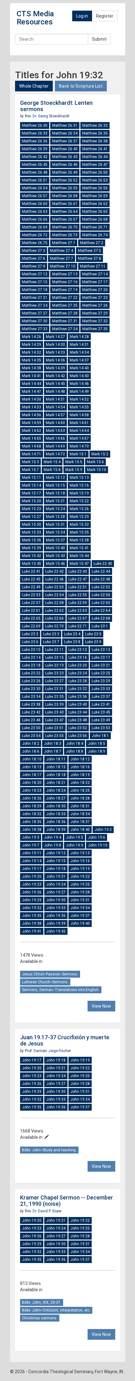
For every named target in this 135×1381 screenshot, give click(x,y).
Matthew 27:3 (33, 250)
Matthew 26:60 (34, 204)
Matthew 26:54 (34, 188)
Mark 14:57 (55, 415)
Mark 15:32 (79, 524)
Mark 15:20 (31, 501)
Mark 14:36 (55, 360)
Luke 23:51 (54, 728)
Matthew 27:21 (34, 297)
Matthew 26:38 (95, 141)
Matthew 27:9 (33, 266)
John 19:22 (80, 876)
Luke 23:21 (101, 665)
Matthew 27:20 (95, 290)
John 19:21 (56, 876)
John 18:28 (80, 798)
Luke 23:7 (51, 642)
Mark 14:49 (79, 391)
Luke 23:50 (31, 728)
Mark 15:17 (31, 493)
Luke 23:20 (77, 665)
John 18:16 (80, 767)
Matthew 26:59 (95, 196)
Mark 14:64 (79, 430)
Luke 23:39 (54, 704)
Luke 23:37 (101, 696)
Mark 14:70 (79, 446)
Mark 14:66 (55, 438)
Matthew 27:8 (89, 258)
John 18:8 (74, 751)
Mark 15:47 (79, 563)
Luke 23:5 (93, 634)
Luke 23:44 (77, 712)
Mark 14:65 (31, 438)
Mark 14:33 (55, 352)
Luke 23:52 (77, 728)
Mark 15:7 (30, 470)
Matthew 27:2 (91, 243)
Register (104, 15)
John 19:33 (56, 908)
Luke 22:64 (101, 610)
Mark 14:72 (55, 454)
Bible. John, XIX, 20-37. (41, 1302)
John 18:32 (31, 814)
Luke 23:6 (30, 642)
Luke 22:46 (54, 579)
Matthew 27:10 (62, 266)
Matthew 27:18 (34, 290)
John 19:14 (31, 861)
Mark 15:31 (55, 524)
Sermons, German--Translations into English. (61, 990)
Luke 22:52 (101, 587)
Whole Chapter (34, 86)
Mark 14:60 (55, 423)
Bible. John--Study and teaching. (49, 1150)
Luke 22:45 (31, 579)
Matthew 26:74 (95, 235)
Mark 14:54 (55, 407)
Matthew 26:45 (34, 164)
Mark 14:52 (79, 399)
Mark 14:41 (31, 376)
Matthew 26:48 (34, 172)
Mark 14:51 (55, 399)
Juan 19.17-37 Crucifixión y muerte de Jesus (64, 1040)
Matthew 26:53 (95, 180)
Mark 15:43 (55, 556)
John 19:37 (80, 915)
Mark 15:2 (99, 454)
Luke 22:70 (54, 626)
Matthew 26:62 (95, 204)
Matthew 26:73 (65, 235)
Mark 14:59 (31, 423)
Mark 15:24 (55, 509)
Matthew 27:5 (89, 250)
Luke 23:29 (101, 681)
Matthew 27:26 (95, 305)
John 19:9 (74, 845)
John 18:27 (56, 798)
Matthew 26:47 (95, 164)
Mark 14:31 (79, 344)
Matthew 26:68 (95, 219)
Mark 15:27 (31, 516)
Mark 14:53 (31, 407)
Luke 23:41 (101, 704)
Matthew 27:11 (92, 266)
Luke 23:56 (77, 736)
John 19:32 (31, 908)
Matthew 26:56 (95, 188)
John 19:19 (80, 869)
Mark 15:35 (79, 532)
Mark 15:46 (55, 563)
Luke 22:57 (31, 603)
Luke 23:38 (31, 704)
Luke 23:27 (54, 681)
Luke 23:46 (31, 720)
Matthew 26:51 (34, 180)
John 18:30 (56, 806)
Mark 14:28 (79, 337)
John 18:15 (56, 767)
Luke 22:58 (54, 603)
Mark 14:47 (31, 391)
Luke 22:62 (54, 610)
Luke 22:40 (103, 563)
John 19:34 (80, 908)
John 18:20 (31, 782)
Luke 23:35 (54, 696)
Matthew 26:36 (34, 141)
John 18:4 (74, 743)
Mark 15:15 (55, 485)
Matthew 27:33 (34, 329)
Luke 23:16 (77, 657)
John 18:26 (31, 798)
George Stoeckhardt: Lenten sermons (56, 106)
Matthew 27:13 (65, 274)
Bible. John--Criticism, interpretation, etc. (56, 1310)
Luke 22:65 (31, 618)
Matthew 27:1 (63, 243)
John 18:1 (100, 736)
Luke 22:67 (77, 618)
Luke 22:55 (77, 595)
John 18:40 (80, 829)
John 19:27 (56, 892)
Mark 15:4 (52, 462)
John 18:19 (80, 775)
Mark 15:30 (31, 524)
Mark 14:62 (31, 430)
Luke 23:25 (101, 673)
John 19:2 (103, 829)
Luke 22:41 (31, 571)
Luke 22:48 (101, 579)
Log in (82, 15)
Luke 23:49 (101, 720)
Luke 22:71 (77, 626)
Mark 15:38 (79, 540)
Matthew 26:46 (65, 164)
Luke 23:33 (101, 689)
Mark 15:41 (79, 548)
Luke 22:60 (101, 603)
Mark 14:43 (79, 376)
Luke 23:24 (77, 673)
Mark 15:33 (31, 532)
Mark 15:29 (79, 516)
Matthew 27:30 (34, 321)
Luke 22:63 (77, 610)
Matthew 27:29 (95, 313)
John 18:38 (31, 829)
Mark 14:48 (55, 391)
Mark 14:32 (31, 352)
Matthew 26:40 (65, 149)
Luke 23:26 (31, 681)
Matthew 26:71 (95, 227)
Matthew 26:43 (65, 157)
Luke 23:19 (54, 665)
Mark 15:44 (79, 556)
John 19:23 (31, 884)
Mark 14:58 (79, 415)
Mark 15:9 (73, 470)
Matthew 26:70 (65, 227)
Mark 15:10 (96, 470)
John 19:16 (80, 861)
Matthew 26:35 (95, 133)
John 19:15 (56, 861)
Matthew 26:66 (34, 219)
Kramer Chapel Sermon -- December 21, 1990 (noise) (66, 1200)
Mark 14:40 (79, 368)
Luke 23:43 (54, 712)
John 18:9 (96, 751)
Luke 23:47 (54, 720)
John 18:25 (80, 790)
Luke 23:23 (54, 673)
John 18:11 (56, 759)
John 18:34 (80, 814)
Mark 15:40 (55, 548)
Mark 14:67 (79, 438)
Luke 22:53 (31, 595)
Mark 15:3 (30, 462)
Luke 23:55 (54, 736)
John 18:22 (80, 782)
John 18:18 (56, 775)
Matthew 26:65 (95, 211)
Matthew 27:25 (65, 305)
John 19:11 (31, 853)
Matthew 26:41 (95, 149)
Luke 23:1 (100, 626)
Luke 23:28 (77, 681)
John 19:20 (31, 876)
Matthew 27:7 (61, 258)
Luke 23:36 (77, 696)
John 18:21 (56, 782)
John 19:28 (80, 892)
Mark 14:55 (79, 407)
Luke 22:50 (54, 587)
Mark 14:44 (31, 383)
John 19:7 (30, 845)
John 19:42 (56, 931)
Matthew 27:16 (65, 282)
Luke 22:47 (77, 579)
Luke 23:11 (54, 649)
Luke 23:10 (31, 649)
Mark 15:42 (31, 556)
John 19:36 (56, 915)
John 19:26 (31, 892)
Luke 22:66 (54, 618)
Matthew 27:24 (34, 305)
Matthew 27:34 (65, 329)
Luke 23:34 (31, 696)
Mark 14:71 (31, 454)
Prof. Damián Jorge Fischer (48, 1051)
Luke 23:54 (31, 736)
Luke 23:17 (101, 657)
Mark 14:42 (55, 376)
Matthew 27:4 (61, 250)
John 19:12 (56, 853)
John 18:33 (56, 814)
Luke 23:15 (54, 657)
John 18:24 (56, 790)
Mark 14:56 (31, 415)
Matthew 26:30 (34, 125)
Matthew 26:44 (95, 157)
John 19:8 (52, 845)
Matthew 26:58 (65, 196)
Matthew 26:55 (65, 188)
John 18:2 (30, 743)
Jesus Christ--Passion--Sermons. (50, 974)
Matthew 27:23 (95, 297)
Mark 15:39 (31, 548)
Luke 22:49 (31, 587)
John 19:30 (56, 900)
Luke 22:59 (77, 603)
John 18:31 (80, 806)
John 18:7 (52, 751)
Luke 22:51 (77, 587)
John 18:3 (52, 743)
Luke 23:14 (31, 657)
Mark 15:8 (52, 470)
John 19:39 (56, 923)
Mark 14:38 (31, 368)
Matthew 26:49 (65, 172)
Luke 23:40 (77, 704)
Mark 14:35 (31, 360)
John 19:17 (31, 869)
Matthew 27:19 (65, 290)
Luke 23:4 (72, 634)
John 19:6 (96, 837)
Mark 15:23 (31, 509)
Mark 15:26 (79, 509)
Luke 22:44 (101, 571)
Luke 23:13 (101, 649)
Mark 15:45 (31, 563)
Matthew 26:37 (65, 141)
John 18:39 (56, 829)
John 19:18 (56, 869)
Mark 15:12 (55, 477)
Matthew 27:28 (65, 313)
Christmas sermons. (39, 1318)
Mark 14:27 (55, 337)
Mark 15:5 (73, 462)
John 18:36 (56, 822)
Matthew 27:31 (65, 321)
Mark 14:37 (79, 360)
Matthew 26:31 (65, 125)
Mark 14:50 (31, 399)
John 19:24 (56, 884)
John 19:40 (80, 923)
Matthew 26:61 (65, 204)
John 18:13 (31, 767)
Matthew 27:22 (65, 297)
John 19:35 (31, 915)
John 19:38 (31, 923)
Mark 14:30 (55, 344)
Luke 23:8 (72, 642)
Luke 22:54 (54, 595)
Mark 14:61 (79, 423)
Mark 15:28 (55, 516)
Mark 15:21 (55, 501)
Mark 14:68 (31, 446)
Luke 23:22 (31, 673)
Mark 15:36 (31, 540)
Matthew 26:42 (34, 157)
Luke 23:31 (54, 689)
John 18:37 (80, 822)
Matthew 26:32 (95, 125)
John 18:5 (96, 743)
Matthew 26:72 (34, 235)
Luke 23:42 (31, 712)
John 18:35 (31, 822)
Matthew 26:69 (34, 227)
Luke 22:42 (54, 571)
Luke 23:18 (31, 665)
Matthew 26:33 (34, 133)
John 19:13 (80, 853)
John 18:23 (31, 790)
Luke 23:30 (31, 689)
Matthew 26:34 (65, 133)
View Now (101, 1006)
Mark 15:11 (31, 477)
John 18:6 (30, 751)
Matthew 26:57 (34, 196)
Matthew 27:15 (34, 282)
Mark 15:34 (55, 532)
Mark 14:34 (79, 352)
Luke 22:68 (101, 618)
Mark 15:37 (55, 540)
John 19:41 (31, 931)
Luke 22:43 (77, 571)
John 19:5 (74, 837)
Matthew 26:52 (65, 180)
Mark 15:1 (78, 454)
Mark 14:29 (31, 344)
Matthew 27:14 (95, 274)
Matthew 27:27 (34, 313)
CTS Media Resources (35, 17)
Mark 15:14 (31, 485)
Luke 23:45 (101, 712)
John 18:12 (80, 759)
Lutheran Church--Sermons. (45, 982)
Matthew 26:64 (65, 211)
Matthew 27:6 (33, 258)
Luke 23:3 (51, 634)
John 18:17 (31, 775)
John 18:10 (31, 759)
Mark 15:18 (55, 493)
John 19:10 (97, 845)
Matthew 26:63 (34, 211)
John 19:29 (31, 900)
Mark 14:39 (55, 368)
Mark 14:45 (55, 383)
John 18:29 (31, 806)
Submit (99, 39)
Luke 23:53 (101, 728)
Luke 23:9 (93, 642)
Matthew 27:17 (95, 282)
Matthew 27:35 (95, 329)
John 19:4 (52, 837)
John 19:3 (30, 837)
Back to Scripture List (81, 86)
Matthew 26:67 (65, 219)
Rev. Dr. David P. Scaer (43, 1211)
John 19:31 (80, 900)
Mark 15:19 (79, 493)
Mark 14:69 (55, 446)
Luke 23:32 (77, 689)
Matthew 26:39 (34, 149)
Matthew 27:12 (34, 274)
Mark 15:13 (79, 477)
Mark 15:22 (79, 501)
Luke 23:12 (77, 649)
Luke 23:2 (30, 634)
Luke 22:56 (101, 595)
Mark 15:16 (79, 485)
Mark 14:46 (79, 383)
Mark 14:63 (55, 430)
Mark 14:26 (31, 337)
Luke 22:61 (31, 610)
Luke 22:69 (31, 626)
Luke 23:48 (77, 720)
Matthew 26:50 (95, 172)
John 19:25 (80, 884)
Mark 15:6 (95, 462)
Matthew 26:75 (34, 243)
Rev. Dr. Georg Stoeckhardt (47, 116)
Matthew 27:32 (95, 321)
